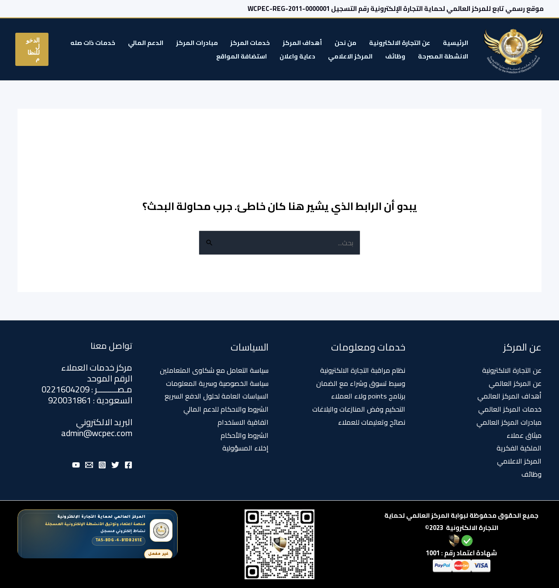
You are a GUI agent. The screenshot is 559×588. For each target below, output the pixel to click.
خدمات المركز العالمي (510, 409)
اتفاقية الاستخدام (243, 422)
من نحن (345, 42)
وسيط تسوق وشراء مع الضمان (360, 383)
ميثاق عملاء (524, 435)
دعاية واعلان (297, 56)
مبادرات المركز (197, 42)
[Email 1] (89, 465)
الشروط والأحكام (245, 435)
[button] (31, 49)
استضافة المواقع (241, 56)
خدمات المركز (250, 42)
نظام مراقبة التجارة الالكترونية (362, 370)
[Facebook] (128, 465)
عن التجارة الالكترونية (399, 42)
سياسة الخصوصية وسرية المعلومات (217, 383)
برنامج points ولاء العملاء (368, 395)
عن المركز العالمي (515, 383)
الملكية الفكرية (519, 447)
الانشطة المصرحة (443, 56)
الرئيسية (455, 42)
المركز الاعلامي (350, 56)
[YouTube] (76, 465)
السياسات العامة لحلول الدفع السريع (217, 395)
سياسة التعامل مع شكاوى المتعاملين (214, 370)
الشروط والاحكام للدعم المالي (226, 409)
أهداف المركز (302, 42)
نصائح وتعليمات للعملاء (371, 422)
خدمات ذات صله (92, 42)
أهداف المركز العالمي (509, 395)
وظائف (395, 56)
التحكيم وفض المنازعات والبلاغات (358, 409)
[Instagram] (102, 465)
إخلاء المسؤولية (245, 447)
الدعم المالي (145, 42)
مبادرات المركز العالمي (509, 422)
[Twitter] (115, 465)
